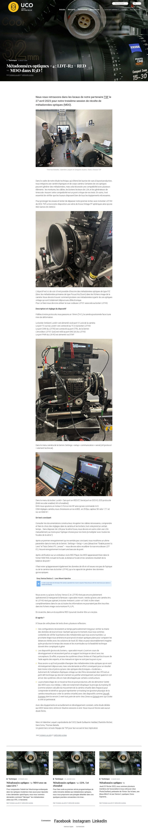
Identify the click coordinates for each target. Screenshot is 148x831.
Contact (125, 10)
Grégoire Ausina (27, 75)
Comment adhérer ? (111, 10)
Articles (62, 10)
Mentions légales (68, 826)
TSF (106, 97)
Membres (71, 10)
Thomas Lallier (14, 75)
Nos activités (135, 10)
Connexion (46, 820)
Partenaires (82, 10)
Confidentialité (80, 826)
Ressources (94, 10)
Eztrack (96, 696)
